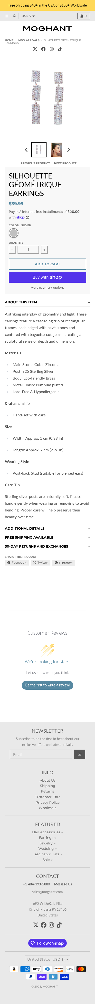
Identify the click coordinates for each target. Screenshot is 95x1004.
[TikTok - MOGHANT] (60, 49)
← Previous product (33, 163)
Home (9, 40)
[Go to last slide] (26, 149)
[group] (39, 149)
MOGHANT (50, 986)
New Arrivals (28, 40)
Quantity (16, 242)
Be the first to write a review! (47, 685)
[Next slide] (68, 149)
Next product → (67, 163)
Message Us (63, 884)
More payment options (47, 287)
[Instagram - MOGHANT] (51, 49)
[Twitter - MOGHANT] (35, 49)
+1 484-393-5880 (36, 884)
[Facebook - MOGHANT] (43, 49)
